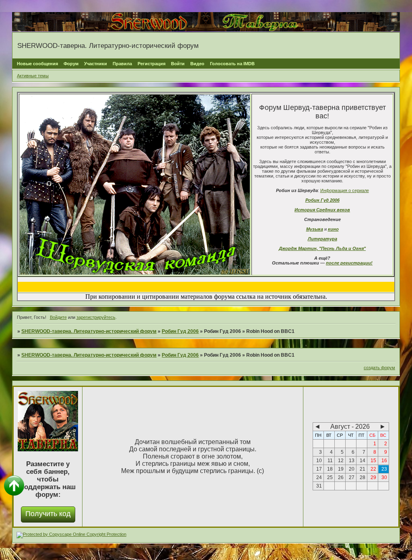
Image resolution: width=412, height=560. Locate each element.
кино (333, 229)
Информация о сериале (344, 190)
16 (384, 460)
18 (330, 469)
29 (373, 477)
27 (351, 477)
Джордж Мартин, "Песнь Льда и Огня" (322, 248)
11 (330, 460)
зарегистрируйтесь (95, 317)
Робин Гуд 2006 (322, 200)
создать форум (379, 367)
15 (373, 460)
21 (362, 469)
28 (362, 477)
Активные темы (33, 75)
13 (351, 460)
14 (362, 460)
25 (330, 477)
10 (319, 460)
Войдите (58, 317)
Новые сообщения (37, 63)
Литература (322, 238)
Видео (197, 63)
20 (351, 469)
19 (341, 469)
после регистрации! (349, 262)
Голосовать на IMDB (232, 63)
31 (319, 486)
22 (373, 469)
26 (341, 477)
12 (341, 460)
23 (384, 469)
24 (319, 477)
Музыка (314, 229)
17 (319, 469)
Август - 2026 (350, 426)
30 (384, 477)
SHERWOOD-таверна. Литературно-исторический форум (89, 331)
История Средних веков (322, 209)
